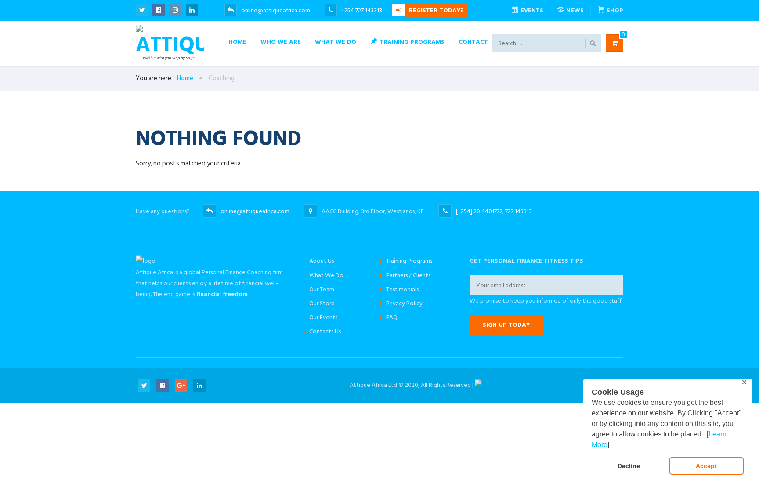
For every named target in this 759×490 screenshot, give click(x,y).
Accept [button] (706, 465)
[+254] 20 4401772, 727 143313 (494, 211)
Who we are (280, 41)
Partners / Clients (408, 275)
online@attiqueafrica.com (275, 10)
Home (237, 41)
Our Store (322, 303)
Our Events (323, 317)
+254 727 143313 (362, 10)
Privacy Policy (404, 303)
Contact (473, 41)
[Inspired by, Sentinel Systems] (478, 385)
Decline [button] (629, 465)
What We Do (326, 275)
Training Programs (409, 261)
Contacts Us (325, 331)
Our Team (321, 289)
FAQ (392, 317)
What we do (335, 41)
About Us (321, 261)
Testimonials (402, 289)
